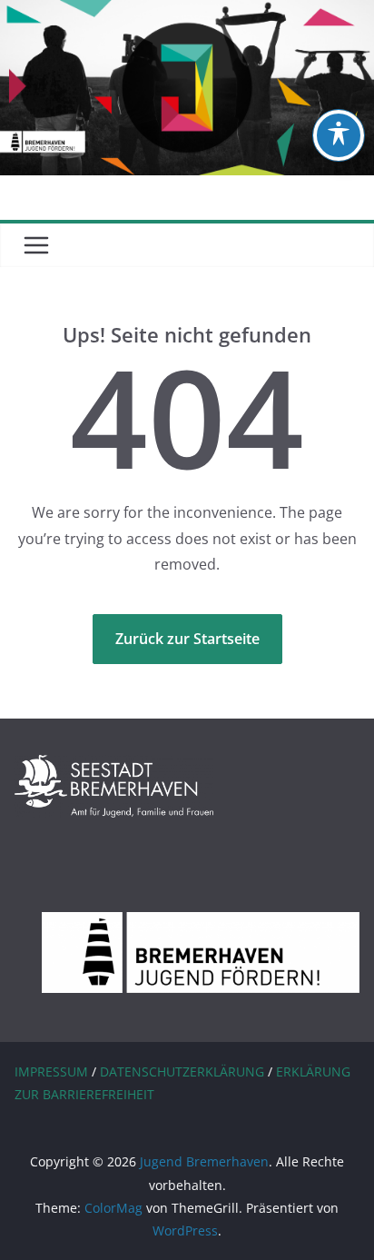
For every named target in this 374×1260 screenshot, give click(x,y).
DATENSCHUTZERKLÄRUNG (182, 1071)
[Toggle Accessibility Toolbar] (338, 135)
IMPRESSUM (51, 1071)
